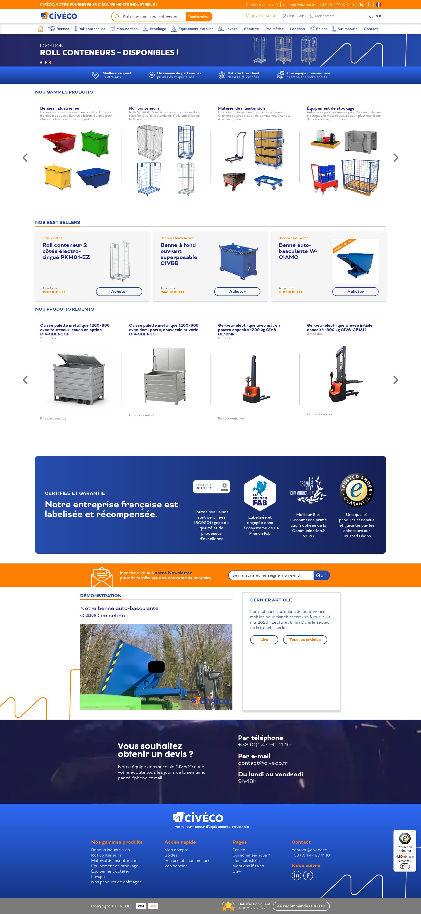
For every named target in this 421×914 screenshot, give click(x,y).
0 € (378, 16)
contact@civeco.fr (299, 5)
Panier (238, 849)
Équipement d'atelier (110, 871)
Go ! (321, 575)
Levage (98, 876)
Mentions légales (248, 865)
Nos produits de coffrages (116, 882)
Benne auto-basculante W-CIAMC (298, 251)
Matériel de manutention (114, 860)
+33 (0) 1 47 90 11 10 (337, 5)
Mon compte (325, 16)
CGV (236, 871)
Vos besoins (176, 865)
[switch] (405, 866)
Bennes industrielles (110, 849)
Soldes (171, 855)
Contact (301, 842)
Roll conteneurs (106, 855)
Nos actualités (246, 860)
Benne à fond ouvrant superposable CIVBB (179, 254)
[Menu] (413, 833)
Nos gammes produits (117, 842)
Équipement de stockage (114, 865)
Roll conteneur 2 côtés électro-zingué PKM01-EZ (66, 251)
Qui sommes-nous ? (262, 5)
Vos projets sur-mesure (187, 860)
